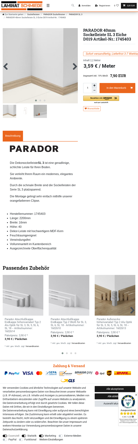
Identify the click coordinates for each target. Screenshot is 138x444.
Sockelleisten (33, 14)
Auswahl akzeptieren (115, 403)
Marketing (50, 435)
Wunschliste (93, 108)
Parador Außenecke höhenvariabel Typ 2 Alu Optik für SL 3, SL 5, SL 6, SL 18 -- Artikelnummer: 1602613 (114, 324)
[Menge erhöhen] (94, 85)
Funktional (30, 439)
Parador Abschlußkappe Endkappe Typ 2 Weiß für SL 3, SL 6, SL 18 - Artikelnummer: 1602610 (69, 324)
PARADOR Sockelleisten (54, 14)
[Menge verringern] (94, 90)
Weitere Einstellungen (51, 439)
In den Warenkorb (116, 87)
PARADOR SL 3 (75, 14)
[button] (101, 100)
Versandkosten (32, 346)
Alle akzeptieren (115, 388)
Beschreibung (12, 135)
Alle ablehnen (115, 396)
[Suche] (73, 5)
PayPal (12, 439)
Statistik (31, 435)
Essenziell (13, 435)
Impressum (75, 421)
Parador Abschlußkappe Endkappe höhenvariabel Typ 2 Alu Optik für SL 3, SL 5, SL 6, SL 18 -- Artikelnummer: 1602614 (23, 325)
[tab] (13, 136)
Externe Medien (72, 435)
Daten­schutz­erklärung (15, 429)
